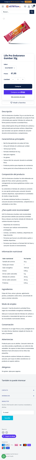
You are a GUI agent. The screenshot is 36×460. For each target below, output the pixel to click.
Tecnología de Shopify (7, 456)
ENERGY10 (28, 1)
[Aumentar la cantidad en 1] (23, 79)
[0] (32, 6)
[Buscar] (32, 12)
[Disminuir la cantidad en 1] (13, 79)
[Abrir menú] (3, 6)
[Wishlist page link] (25, 6)
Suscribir (7, 418)
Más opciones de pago (18, 97)
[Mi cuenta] (29, 6)
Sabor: (6, 64)
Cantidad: (7, 79)
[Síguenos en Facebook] (3, 432)
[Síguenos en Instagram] (6, 432)
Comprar (18, 86)
